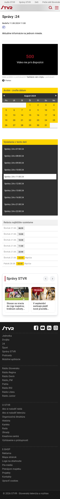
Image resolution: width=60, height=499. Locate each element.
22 (30, 120)
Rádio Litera (8, 392)
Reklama (6, 453)
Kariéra (5, 424)
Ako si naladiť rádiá (12, 408)
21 (22, 120)
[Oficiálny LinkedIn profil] (49, 328)
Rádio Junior (8, 396)
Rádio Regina (9, 372)
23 (38, 120)
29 (30, 125)
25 (54, 120)
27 (14, 125)
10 (46, 110)
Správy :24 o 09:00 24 (14, 163)
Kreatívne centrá (10, 436)
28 (22, 125)
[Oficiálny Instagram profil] (56, 328)
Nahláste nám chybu (35, 77)
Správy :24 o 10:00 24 (14, 170)
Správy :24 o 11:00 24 (14, 177)
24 (46, 120)
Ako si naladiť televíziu (13, 412)
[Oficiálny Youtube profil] (43, 328)
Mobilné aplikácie (11, 359)
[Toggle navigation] (56, 7)
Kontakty (6, 476)
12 (6, 115)
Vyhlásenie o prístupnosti (15, 440)
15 (30, 115)
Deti (37, 2)
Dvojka (5, 339)
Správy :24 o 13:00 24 (14, 190)
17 (46, 115)
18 (54, 115)
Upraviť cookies (10, 480)
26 (6, 125)
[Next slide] (52, 278)
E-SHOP (6, 449)
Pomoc (8, 80)
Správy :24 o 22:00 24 (14, 211)
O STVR (6, 405)
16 (38, 115)
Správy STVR (25, 2)
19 (6, 120)
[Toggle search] (50, 7)
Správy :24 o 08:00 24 (14, 156)
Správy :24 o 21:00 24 (14, 204)
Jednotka (7, 335)
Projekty (6, 472)
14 (22, 115)
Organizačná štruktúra (13, 416)
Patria (5, 384)
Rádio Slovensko (10, 368)
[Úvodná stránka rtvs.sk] (6, 7)
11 (54, 110)
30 (38, 125)
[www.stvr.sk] (8, 328)
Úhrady (5, 432)
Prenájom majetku (11, 469)
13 (14, 115)
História (6, 420)
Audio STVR (9, 2)
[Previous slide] (45, 278)
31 (46, 125)
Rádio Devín (8, 376)
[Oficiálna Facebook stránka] (36, 328)
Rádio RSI (7, 388)
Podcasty (7, 355)
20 (14, 120)
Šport (5, 347)
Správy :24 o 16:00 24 (14, 197)
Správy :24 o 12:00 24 (14, 183)
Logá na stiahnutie (11, 461)
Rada (5, 428)
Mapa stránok (9, 457)
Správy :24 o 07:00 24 (14, 149)
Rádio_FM (7, 380)
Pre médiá (7, 465)
